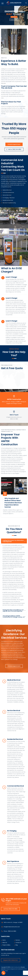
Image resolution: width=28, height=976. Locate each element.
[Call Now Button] (3, 973)
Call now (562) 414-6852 (10, 909)
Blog (17, 945)
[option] (14, 497)
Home (4, 940)
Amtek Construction (15, 967)
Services (18, 940)
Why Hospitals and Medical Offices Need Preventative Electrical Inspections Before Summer (13, 502)
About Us (5, 942)
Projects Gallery (13, 19)
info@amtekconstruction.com (12, 926)
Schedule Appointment (14, 144)
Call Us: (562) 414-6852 (14, 149)
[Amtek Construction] (14, 3)
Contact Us (18, 942)
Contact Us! (14, 16)
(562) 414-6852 (12, 931)
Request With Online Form (10, 960)
